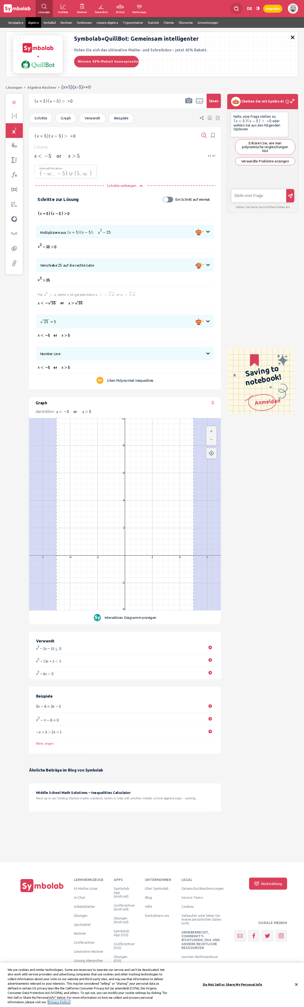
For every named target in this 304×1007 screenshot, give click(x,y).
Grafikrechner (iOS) (124, 945)
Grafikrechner (84, 942)
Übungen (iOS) (121, 958)
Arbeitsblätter (84, 907)
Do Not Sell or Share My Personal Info (232, 984)
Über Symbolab (156, 888)
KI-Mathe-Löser (86, 888)
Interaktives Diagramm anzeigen (130, 618)
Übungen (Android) (121, 920)
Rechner (80, 933)
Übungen (81, 916)
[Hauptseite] (42, 892)
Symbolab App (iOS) (121, 933)
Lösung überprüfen (88, 961)
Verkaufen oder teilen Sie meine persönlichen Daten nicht (201, 919)
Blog (148, 897)
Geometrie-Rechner (89, 951)
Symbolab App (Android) (121, 892)
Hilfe (148, 907)
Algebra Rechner (41, 87)
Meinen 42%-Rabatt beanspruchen (108, 61)
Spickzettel (82, 924)
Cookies (187, 907)
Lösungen (14, 87)
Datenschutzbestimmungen (202, 888)
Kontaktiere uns (157, 916)
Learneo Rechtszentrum (199, 956)
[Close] (296, 984)
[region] (152, 985)
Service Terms (192, 897)
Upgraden (272, 8)
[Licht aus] (257, 8)
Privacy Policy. (59, 1002)
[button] (188, 104)
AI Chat (79, 897)
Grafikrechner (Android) (124, 907)
